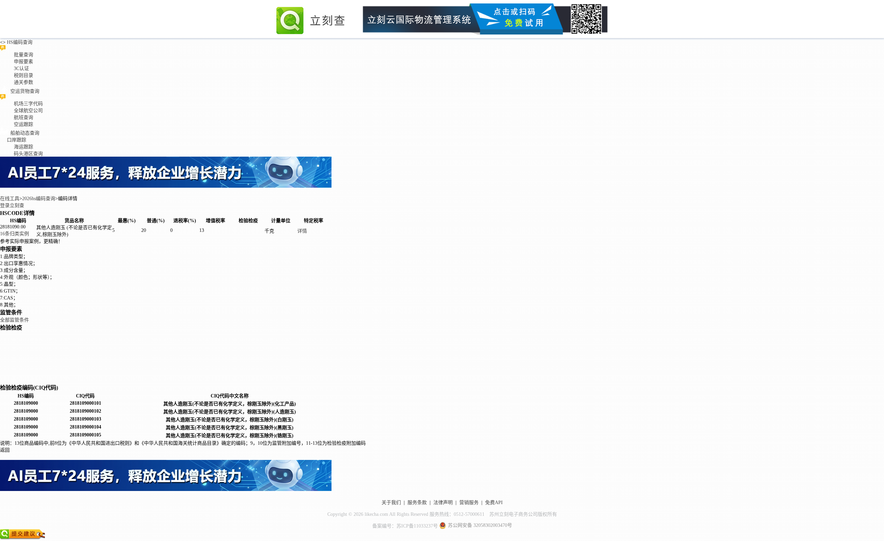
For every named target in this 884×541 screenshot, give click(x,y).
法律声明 (443, 502)
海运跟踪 (23, 146)
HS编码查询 (19, 42)
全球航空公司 (28, 110)
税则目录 (23, 75)
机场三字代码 (28, 103)
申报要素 (23, 61)
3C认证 (21, 68)
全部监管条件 (14, 320)
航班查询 (23, 117)
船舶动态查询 (24, 133)
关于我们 (391, 502)
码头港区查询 (28, 153)
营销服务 (469, 502)
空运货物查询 (24, 91)
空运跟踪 (23, 124)
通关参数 (23, 82)
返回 (5, 450)
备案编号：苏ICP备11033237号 (405, 526)
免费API (494, 502)
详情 (302, 231)
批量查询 (23, 54)
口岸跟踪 (16, 139)
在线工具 (9, 198)
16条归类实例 (14, 233)
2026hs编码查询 (38, 198)
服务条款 (417, 502)
